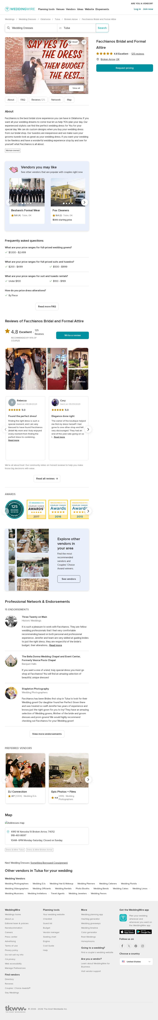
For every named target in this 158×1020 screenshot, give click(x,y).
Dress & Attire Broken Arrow (39, 850)
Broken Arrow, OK (110, 59)
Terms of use (11, 945)
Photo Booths (82, 888)
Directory (9, 979)
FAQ (23, 99)
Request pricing (125, 68)
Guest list (47, 923)
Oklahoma (45, 19)
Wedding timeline (89, 928)
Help (45, 950)
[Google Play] (144, 933)
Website (89, 9)
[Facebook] (122, 946)
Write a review (72, 335)
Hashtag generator (90, 919)
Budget (46, 928)
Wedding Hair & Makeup (61, 883)
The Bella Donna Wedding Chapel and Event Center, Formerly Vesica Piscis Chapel (51, 658)
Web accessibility (13, 963)
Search (102, 28)
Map (69, 99)
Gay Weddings (12, 992)
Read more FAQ (47, 306)
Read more (13, 440)
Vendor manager (51, 932)
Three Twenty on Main (34, 616)
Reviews (38, 99)
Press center (11, 937)
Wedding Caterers (108, 883)
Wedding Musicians (14, 893)
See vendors (69, 579)
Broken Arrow (71, 19)
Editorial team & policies (17, 923)
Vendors (71, 9)
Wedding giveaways (91, 923)
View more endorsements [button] (47, 734)
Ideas (80, 9)
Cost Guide (48, 945)
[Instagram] (142, 946)
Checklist (47, 919)
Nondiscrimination (13, 928)
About (11, 99)
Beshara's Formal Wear (25, 210)
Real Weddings (88, 937)
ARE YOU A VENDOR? (142, 3)
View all (76, 88)
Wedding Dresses (28, 19)
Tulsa (58, 19)
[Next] (84, 202)
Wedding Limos (140, 888)
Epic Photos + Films (63, 791)
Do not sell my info (14, 954)
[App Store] (127, 933)
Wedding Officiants (42, 888)
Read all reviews (45, 478)
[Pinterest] (136, 946)
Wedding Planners (86, 883)
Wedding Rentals (63, 888)
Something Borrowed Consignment (49, 862)
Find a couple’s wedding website (97, 952)
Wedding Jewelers (78, 893)
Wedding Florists (129, 883)
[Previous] (9, 202)
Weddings (10, 19)
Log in (137, 9)
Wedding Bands (101, 888)
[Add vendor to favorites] (83, 42)
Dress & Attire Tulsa (15, 850)
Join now (148, 9)
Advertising (10, 941)
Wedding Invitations (37, 893)
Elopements (102, 9)
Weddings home (13, 914)
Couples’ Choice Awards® (17, 988)
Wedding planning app (92, 914)
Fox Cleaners (61, 210)
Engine (46, 941)
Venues (60, 9)
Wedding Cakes (120, 888)
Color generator (89, 932)
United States (134, 961)
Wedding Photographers (17, 883)
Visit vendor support (91, 971)
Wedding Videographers (17, 888)
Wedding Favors (98, 893)
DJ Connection (17, 791)
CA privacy (10, 959)
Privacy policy (11, 950)
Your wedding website (54, 914)
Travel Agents (57, 893)
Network (56, 99)
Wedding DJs (39, 883)
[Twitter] (129, 946)
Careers (9, 932)
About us (9, 919)
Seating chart (49, 937)
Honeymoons (88, 941)
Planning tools (46, 9)
